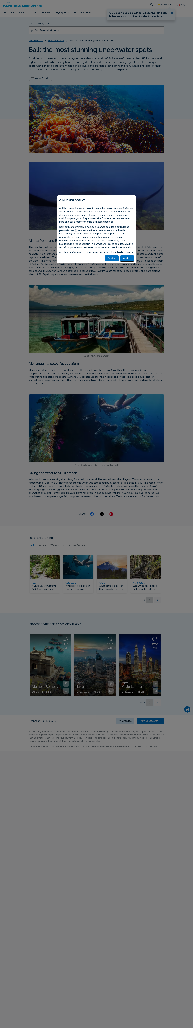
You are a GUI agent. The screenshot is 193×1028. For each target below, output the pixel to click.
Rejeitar (112, 258)
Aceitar (127, 258)
